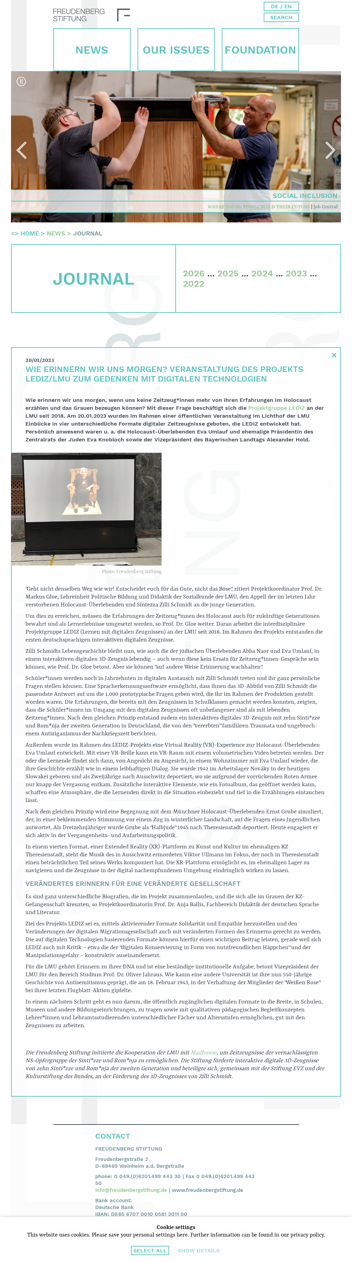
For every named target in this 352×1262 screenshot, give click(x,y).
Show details (199, 1250)
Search (281, 17)
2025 (228, 273)
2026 (194, 273)
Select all (150, 1250)
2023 (296, 273)
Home (30, 233)
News (91, 49)
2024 (262, 273)
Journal (87, 233)
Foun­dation (260, 49)
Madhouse (203, 1053)
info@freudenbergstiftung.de (131, 1190)
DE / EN (281, 6)
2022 (193, 283)
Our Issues (176, 49)
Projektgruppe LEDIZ (276, 408)
